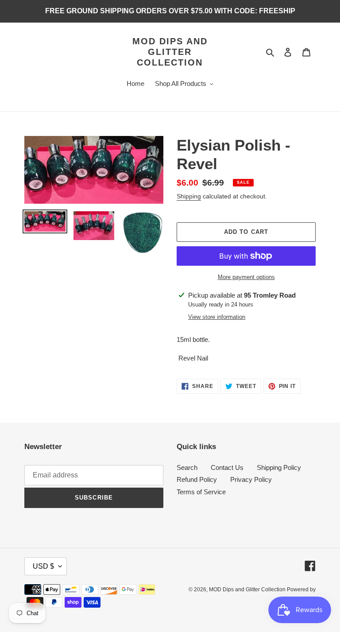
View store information (216, 317)
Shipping (189, 196)
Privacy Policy (251, 479)
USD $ (43, 566)
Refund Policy (197, 479)
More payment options (246, 277)
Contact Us (227, 467)
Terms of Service (201, 492)
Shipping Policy (279, 467)
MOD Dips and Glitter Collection (170, 51)
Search (187, 467)
